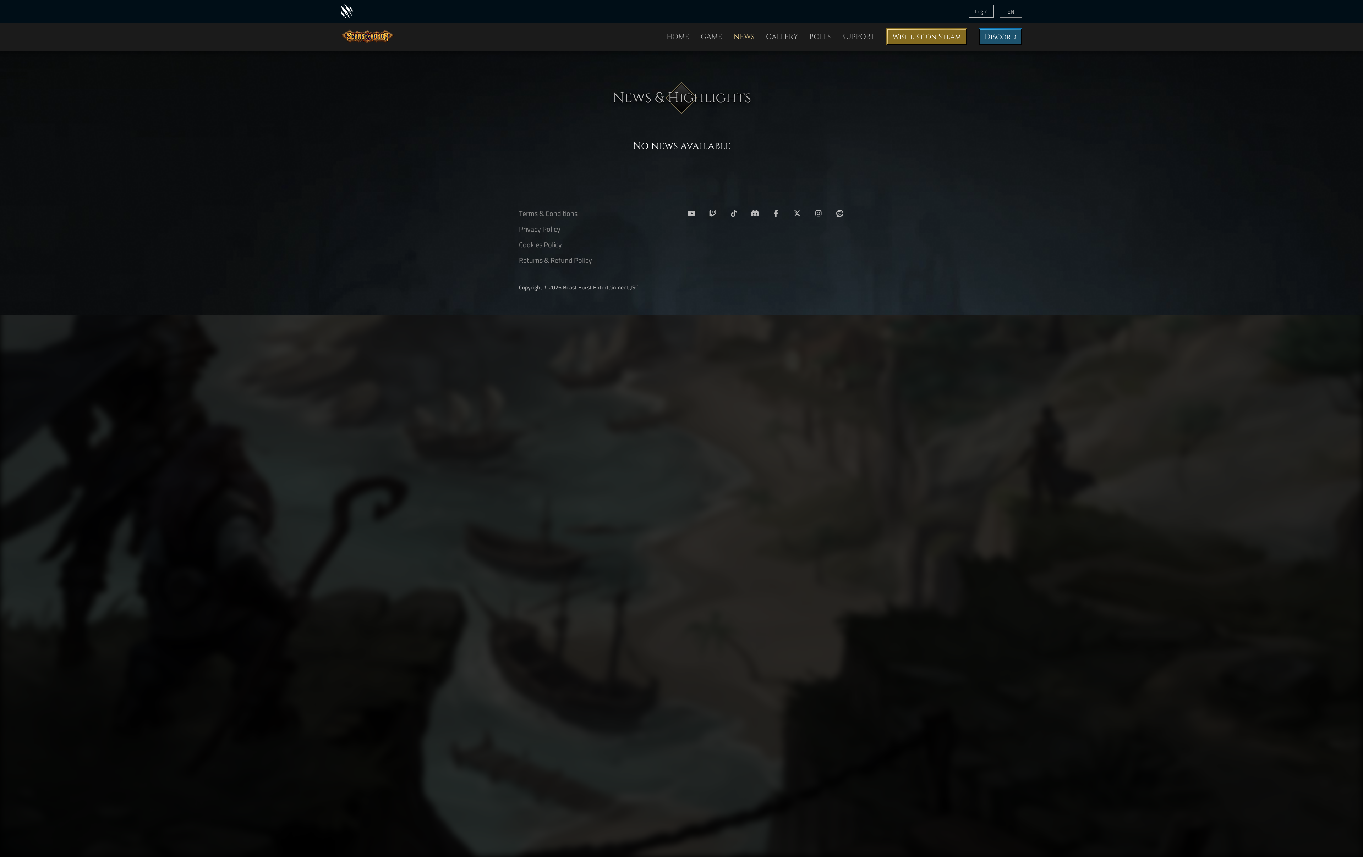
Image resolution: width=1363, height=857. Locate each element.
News (744, 37)
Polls (820, 37)
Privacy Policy (539, 229)
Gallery (782, 37)
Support (858, 37)
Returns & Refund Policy (555, 260)
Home (678, 37)
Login (981, 11)
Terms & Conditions (548, 213)
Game (711, 37)
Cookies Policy (540, 244)
